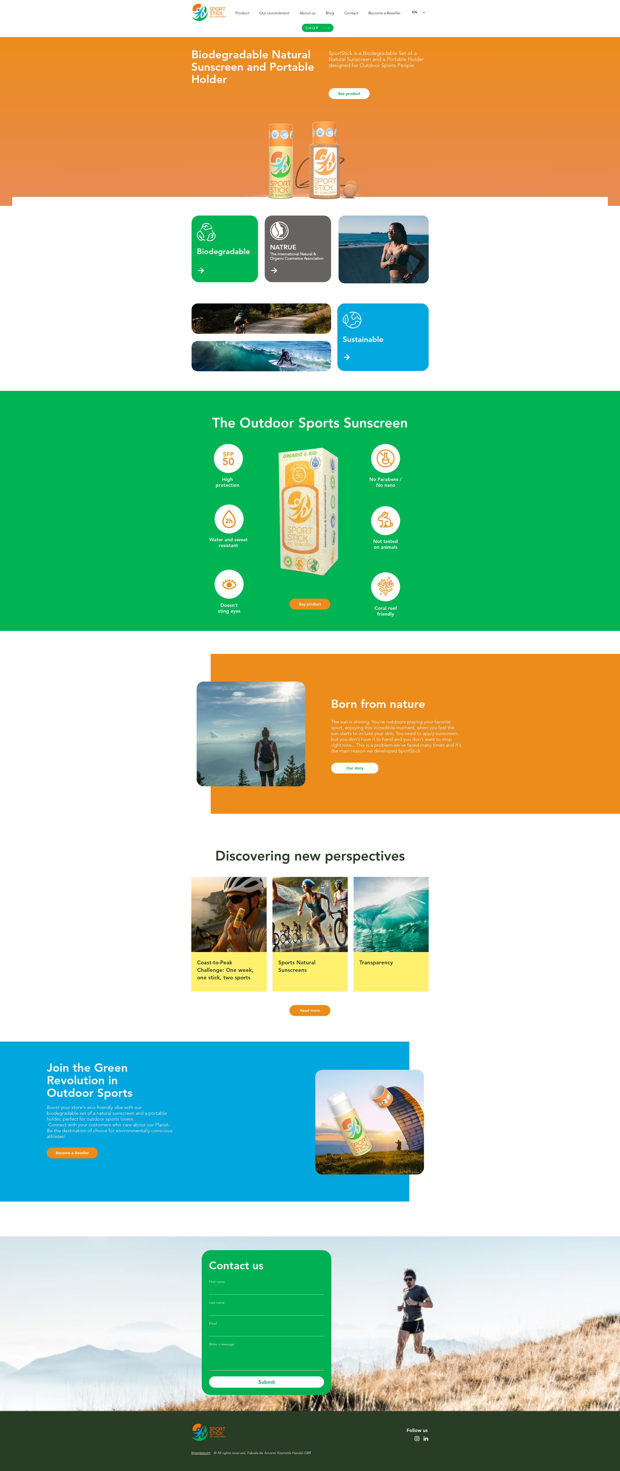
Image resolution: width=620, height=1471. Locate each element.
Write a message (221, 1344)
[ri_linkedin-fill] (426, 1438)
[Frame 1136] (417, 1438)
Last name (217, 1303)
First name (217, 1282)
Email (213, 1323)
